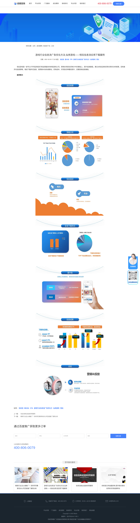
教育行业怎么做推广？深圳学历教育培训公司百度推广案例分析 (39, 416)
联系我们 (83, 3)
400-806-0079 (24, 448)
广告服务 (47, 3)
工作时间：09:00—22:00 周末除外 (85, 501)
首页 (30, 3)
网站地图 (92, 510)
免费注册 (118, 4)
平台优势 (38, 3)
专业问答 (74, 3)
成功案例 (56, 3)
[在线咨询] (133, 261)
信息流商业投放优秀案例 (28, 414)
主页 (34, 46)
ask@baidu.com (114, 501)
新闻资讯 (65, 3)
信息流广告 (46, 46)
